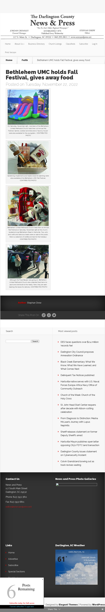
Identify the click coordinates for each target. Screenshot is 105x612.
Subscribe (83, 44)
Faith (25, 60)
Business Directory (36, 44)
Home (8, 44)
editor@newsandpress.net (19, 507)
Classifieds (70, 44)
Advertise (13, 559)
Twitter (54, 315)
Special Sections (16, 571)
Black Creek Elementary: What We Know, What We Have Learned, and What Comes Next (78, 365)
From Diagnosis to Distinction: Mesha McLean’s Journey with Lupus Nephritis (79, 422)
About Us (19, 44)
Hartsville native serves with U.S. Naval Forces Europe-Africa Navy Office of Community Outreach (80, 385)
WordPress (98, 604)
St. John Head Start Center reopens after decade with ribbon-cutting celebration (78, 408)
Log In (94, 44)
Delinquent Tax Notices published (77, 375)
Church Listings (55, 44)
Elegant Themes (68, 604)
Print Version (10, 52)
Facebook (49, 315)
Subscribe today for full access (21, 603)
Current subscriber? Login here (22, 606)
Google (44, 315)
